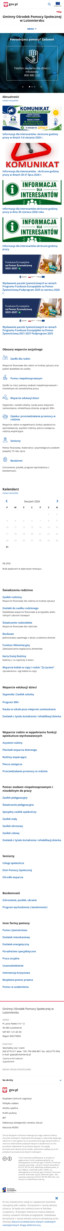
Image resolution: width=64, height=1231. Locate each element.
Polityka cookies (10, 1103)
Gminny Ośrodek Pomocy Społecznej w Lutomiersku (32, 18)
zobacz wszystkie (10, 100)
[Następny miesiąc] (57, 501)
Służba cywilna (10, 1108)
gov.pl (13, 1090)
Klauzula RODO (10, 1127)
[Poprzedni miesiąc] (7, 501)
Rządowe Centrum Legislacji (17, 1098)
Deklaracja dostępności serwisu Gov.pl (22, 1122)
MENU (30, 28)
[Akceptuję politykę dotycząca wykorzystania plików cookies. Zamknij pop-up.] (56, 1198)
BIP (4, 1117)
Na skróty (7, 1080)
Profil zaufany (9, 1112)
